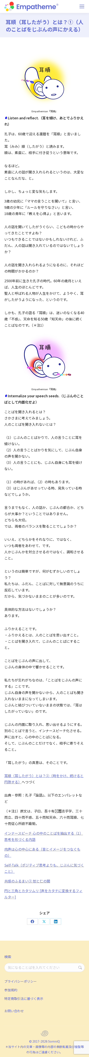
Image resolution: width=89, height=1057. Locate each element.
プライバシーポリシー (20, 981)
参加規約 (10, 990)
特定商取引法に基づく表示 (23, 998)
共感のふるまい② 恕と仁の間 (27, 881)
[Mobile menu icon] (82, 6)
